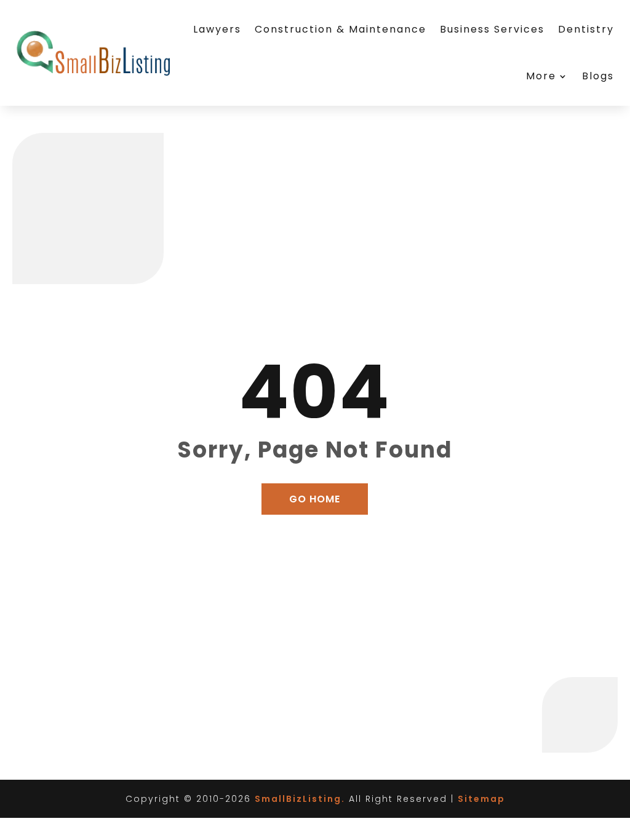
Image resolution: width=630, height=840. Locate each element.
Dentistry (586, 29)
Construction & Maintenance (340, 29)
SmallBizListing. (300, 799)
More (541, 76)
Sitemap (481, 799)
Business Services (492, 29)
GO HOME (314, 499)
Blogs (598, 76)
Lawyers (217, 29)
